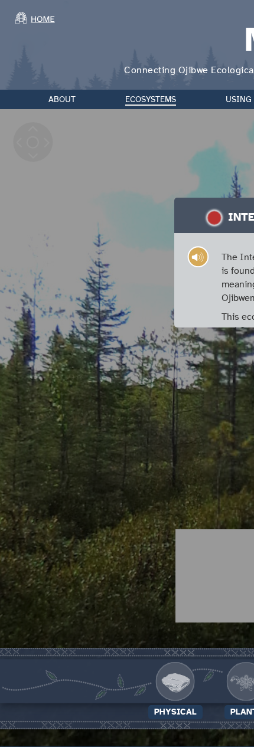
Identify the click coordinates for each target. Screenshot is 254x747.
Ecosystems (150, 99)
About (62, 99)
